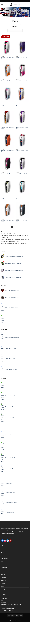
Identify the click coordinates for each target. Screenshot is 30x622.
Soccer (2, 586)
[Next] (18, 227)
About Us (3, 550)
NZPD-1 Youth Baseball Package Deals (13, 277)
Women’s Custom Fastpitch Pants (7, 58)
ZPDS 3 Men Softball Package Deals (12, 319)
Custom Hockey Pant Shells (11, 457)
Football (3, 583)
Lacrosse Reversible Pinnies (11, 502)
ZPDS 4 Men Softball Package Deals (12, 307)
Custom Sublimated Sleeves (11, 369)
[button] (2, 4)
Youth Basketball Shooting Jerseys (12, 337)
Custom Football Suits (9, 417)
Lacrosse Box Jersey (9, 512)
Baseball (3, 572)
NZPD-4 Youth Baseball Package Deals (13, 263)
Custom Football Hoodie (10, 395)
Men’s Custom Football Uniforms (12, 385)
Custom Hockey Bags (9, 468)
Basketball (3, 580)
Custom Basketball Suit (10, 358)
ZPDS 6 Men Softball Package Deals (12, 290)
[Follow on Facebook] (2, 540)
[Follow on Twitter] (7, 540)
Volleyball (3, 594)
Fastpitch (12, 24)
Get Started (6, 36)
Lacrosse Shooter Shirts (10, 492)
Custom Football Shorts (10, 406)
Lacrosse (3, 591)
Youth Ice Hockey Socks (10, 446)
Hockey (3, 589)
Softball (3, 574)
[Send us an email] (10, 540)
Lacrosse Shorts (8, 483)
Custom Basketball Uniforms (11, 348)
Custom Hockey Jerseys (10, 434)
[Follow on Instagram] (5, 540)
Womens (18, 24)
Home (7, 24)
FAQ (2, 561)
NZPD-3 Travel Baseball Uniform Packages (14, 270)
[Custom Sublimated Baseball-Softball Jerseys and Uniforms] (15, 4)
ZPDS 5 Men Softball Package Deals (12, 297)
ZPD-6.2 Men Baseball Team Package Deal (14, 256)
